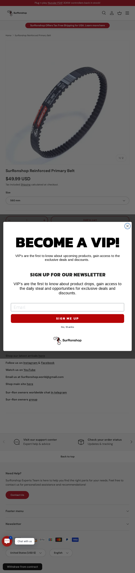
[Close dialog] (127, 226)
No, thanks (67, 327)
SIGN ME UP (67, 318)
